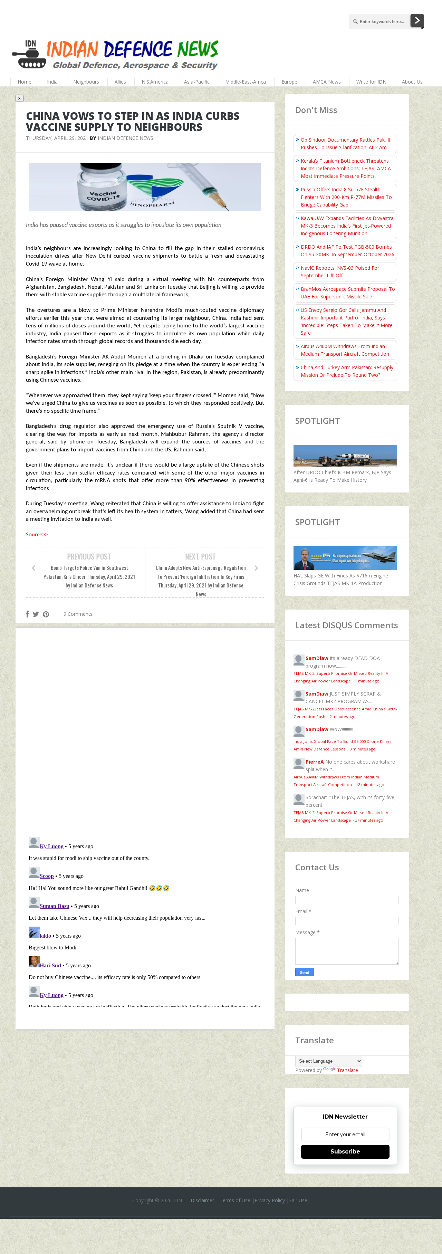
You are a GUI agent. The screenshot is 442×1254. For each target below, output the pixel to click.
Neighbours (86, 81)
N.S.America (155, 81)
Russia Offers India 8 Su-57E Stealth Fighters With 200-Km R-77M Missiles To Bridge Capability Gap (346, 197)
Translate (347, 1070)
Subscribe (345, 1151)
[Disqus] (145, 734)
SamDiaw (317, 658)
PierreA (315, 761)
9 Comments (78, 614)
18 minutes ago (370, 784)
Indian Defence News (125, 138)
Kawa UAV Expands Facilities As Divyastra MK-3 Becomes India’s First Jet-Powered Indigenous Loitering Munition (347, 226)
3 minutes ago (362, 749)
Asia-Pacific (197, 81)
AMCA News (327, 81)
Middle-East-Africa (245, 81)
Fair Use (298, 1200)
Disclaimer (202, 1200)
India (52, 81)
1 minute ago (367, 680)
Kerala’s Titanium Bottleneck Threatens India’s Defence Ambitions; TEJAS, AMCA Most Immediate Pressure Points (346, 168)
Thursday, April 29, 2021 (57, 138)
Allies (120, 81)
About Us (412, 81)
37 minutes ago (369, 820)
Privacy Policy (269, 1200)
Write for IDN (371, 81)
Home (24, 81)
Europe (289, 81)
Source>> (37, 535)
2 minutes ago (342, 716)
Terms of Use (235, 1200)
